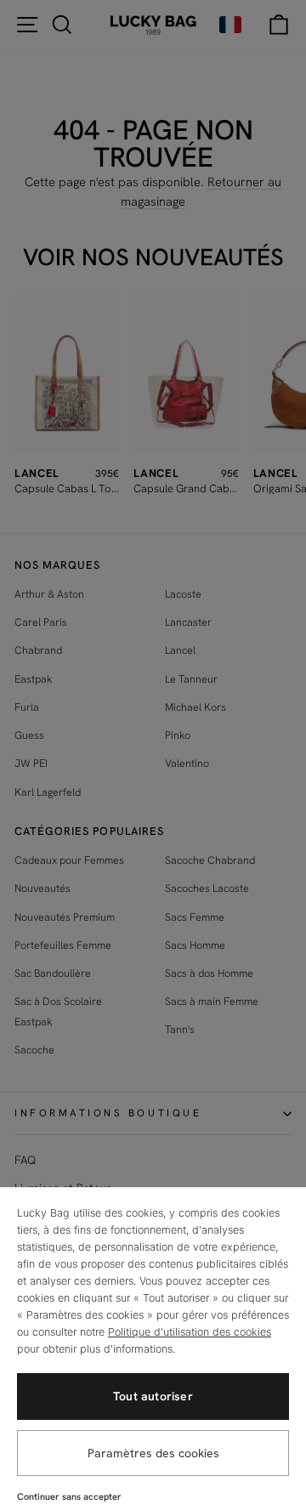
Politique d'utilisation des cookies (189, 1332)
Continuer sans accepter (69, 1496)
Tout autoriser (153, 1396)
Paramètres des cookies (153, 1453)
